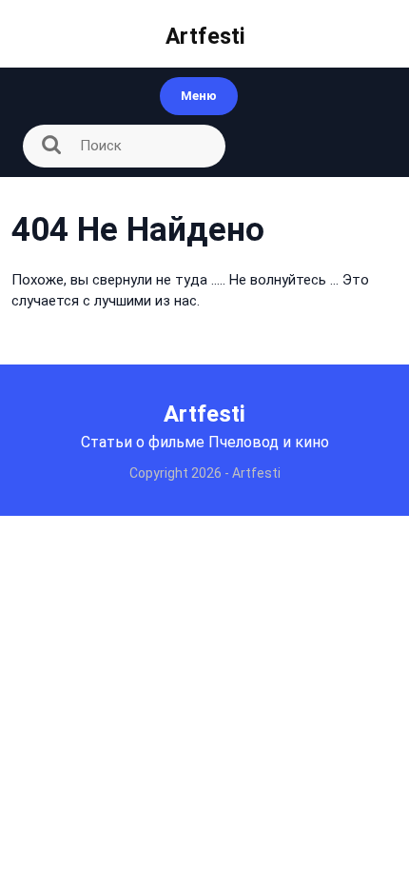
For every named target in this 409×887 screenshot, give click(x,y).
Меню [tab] (199, 96)
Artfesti (205, 36)
